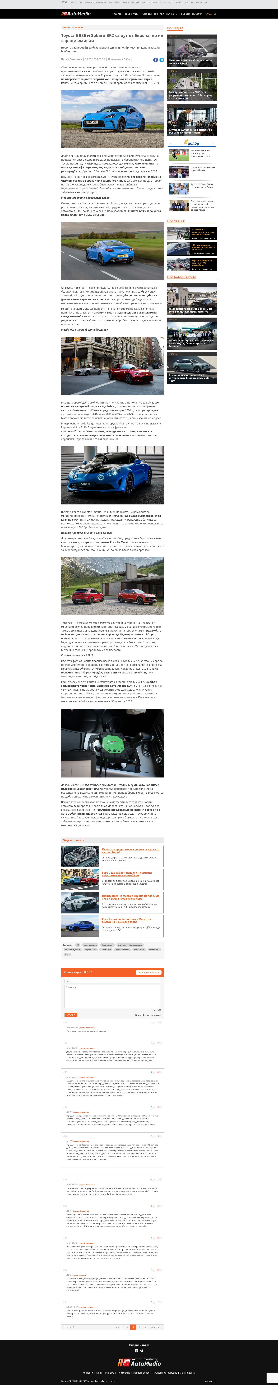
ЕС (78, 945)
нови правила (90, 945)
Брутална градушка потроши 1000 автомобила (202, 262)
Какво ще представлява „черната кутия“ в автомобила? (130, 851)
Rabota (171, 2)
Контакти (88, 1372)
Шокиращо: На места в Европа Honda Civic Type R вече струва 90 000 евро (130, 897)
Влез (138, 1015)
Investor (73, 2)
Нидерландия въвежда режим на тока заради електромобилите (190, 310)
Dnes (80, 2)
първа (119, 1327)
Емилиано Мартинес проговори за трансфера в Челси (201, 153)
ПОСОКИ (197, 14)
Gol (110, 2)
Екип (99, 1372)
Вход (209, 14)
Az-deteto (179, 2)
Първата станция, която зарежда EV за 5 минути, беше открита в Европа (191, 343)
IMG (64, 2)
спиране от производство (130, 945)
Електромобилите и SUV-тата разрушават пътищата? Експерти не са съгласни (190, 95)
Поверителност (141, 1372)
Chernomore (66, 7)
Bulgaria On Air (101, 2)
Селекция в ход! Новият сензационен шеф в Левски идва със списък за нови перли (202, 205)
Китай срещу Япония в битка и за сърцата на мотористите (190, 131)
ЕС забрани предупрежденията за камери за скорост (203, 231)
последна (154, 1327)
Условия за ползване (165, 1372)
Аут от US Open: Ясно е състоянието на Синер (202, 185)
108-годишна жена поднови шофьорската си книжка (203, 247)
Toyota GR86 (90, 949)
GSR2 (67, 954)
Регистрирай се (152, 1015)
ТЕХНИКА (159, 14)
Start (192, 2)
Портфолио (124, 1372)
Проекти (185, 14)
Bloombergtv (88, 2)
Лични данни (188, 1372)
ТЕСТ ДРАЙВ (131, 14)
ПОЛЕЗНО (171, 14)
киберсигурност (72, 949)
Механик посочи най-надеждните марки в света (190, 62)
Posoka (199, 2)
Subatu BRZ (106, 949)
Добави (71, 1014)
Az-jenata (125, 2)
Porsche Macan (122, 949)
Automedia (152, 2)
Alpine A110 (139, 949)
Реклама (109, 1372)
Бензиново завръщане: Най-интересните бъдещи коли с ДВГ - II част (191, 377)
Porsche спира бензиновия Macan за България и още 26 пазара (126, 920)
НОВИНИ (118, 14)
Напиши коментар (149, 972)
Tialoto (116, 2)
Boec (206, 2)
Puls (132, 2)
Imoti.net (162, 2)
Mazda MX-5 (154, 949)
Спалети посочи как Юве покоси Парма (203, 168)
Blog (186, 2)
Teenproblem (141, 2)
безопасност (107, 945)
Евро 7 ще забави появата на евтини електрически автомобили (127, 874)
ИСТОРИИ (146, 14)
